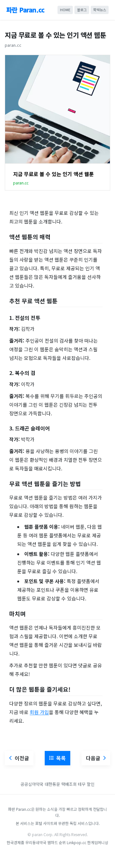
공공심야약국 (31, 784)
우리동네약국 (35, 842)
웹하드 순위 (56, 842)
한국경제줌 (15, 842)
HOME (65, 9)
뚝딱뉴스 (99, 9)
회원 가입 (39, 712)
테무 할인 (86, 784)
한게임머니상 (97, 842)
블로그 (82, 9)
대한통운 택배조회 (61, 784)
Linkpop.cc (76, 842)
